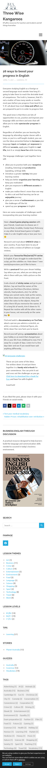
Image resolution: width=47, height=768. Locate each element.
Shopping (10, 586)
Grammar (10, 668)
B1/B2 (9, 613)
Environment (11, 574)
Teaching (30, 744)
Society (8, 744)
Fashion (28, 719)
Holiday (33, 727)
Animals (30, 686)
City (7, 699)
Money (21, 736)
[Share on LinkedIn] (19, 406)
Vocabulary (11, 670)
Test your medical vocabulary (16, 413)
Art (7, 560)
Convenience (11, 703)
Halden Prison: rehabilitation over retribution (23, 416)
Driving (29, 707)
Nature (8, 740)
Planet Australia (13, 649)
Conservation (31, 699)
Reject (17, 764)
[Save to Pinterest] (14, 406)
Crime (8, 565)
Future (17, 723)
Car (21, 694)
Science (9, 583)
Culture (9, 568)
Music (31, 736)
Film (38, 719)
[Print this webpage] (28, 406)
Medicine (9, 736)
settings (22, 759)
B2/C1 (9, 616)
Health (22, 727)
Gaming (28, 723)
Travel (8, 595)
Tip (26, 80)
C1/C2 (9, 619)
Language (10, 580)
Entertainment (12, 571)
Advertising (10, 686)
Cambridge (10, 694)
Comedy (17, 699)
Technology (11, 592)
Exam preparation (13, 719)
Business (10, 563)
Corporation (26, 703)
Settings (28, 764)
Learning (20, 80)
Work (8, 597)
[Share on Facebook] (5, 406)
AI (21, 686)
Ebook (8, 711)
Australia (10, 665)
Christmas (31, 694)
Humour (9, 731)
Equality (25, 715)
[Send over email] (23, 406)
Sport (8, 589)
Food (8, 577)
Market (33, 731)
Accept (7, 764)
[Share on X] (9, 406)
